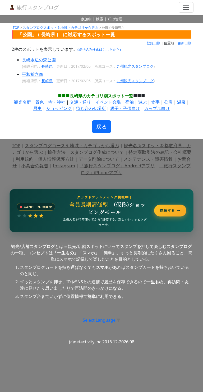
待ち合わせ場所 (91, 108)
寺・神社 (56, 102)
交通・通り (80, 102)
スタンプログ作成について (97, 152)
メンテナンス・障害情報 (148, 159)
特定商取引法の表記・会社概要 (159, 152)
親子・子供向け (125, 108)
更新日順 (184, 43)
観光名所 (22, 102)
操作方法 (57, 152)
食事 (155, 102)
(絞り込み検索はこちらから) (99, 49)
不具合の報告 (34, 166)
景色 (39, 102)
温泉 (181, 102)
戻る (101, 126)
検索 (99, 18)
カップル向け (157, 108)
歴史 (37, 108)
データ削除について (99, 159)
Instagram (64, 166)
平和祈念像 (32, 74)
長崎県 (47, 66)
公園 (168, 102)
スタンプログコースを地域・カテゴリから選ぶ (72, 145)
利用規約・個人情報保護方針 (45, 159)
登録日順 (153, 43)
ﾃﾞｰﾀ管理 (115, 18)
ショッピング (59, 108)
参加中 (86, 18)
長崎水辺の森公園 (39, 60)
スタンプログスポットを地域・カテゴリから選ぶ (60, 27)
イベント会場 (108, 102)
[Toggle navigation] (186, 7)
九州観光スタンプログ (135, 66)
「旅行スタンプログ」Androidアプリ (117, 166)
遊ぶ (142, 102)
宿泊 (129, 102)
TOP (16, 27)
